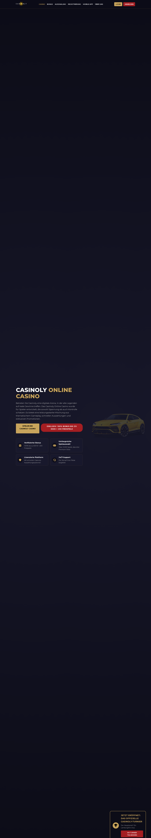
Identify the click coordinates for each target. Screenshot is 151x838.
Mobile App (88, 4)
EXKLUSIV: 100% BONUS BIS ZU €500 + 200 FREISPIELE (62, 427)
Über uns (99, 4)
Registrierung (74, 4)
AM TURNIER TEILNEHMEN (132, 834)
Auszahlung (60, 4)
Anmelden (129, 4)
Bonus (50, 4)
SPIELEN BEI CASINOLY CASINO (28, 427)
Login (118, 4)
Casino (42, 4)
